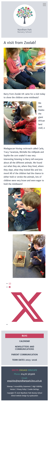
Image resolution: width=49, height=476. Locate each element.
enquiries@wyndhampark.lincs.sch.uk (24, 381)
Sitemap (10, 386)
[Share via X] (27, 324)
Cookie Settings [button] (33, 389)
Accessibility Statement (22, 386)
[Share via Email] (10, 283)
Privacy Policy (21, 389)
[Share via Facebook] (10, 287)
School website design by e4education (24, 396)
